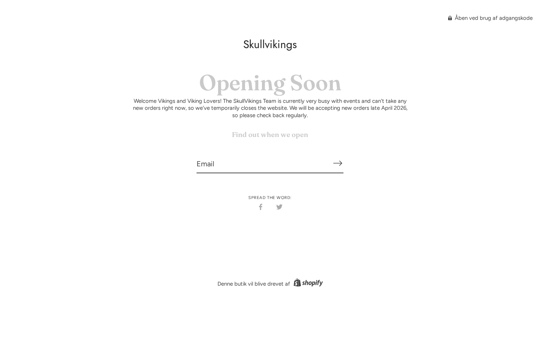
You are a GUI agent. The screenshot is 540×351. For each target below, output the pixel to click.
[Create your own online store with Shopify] (307, 284)
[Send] (338, 163)
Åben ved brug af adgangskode (493, 18)
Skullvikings (270, 44)
